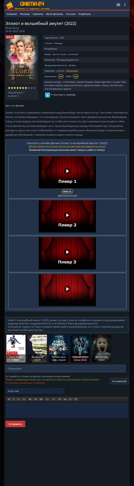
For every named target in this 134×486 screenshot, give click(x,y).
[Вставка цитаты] (65, 399)
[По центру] (35, 399)
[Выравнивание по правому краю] (41, 399)
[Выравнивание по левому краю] (30, 399)
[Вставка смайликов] (47, 399)
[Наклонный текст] (13, 399)
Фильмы (25, 13)
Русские (70, 13)
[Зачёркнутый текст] (24, 399)
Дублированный (67, 193)
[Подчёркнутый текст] (18, 399)
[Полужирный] (8, 399)
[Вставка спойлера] (76, 399)
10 (34, 87)
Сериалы (38, 13)
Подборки (84, 13)
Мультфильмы (54, 13)
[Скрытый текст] (59, 399)
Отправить (15, 424)
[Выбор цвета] (53, 399)
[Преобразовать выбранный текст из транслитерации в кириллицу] (70, 399)
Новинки (12, 13)
